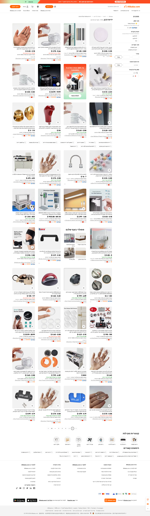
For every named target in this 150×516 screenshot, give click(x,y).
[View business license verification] (90, 513)
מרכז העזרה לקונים (56, 468)
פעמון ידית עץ (80, 142)
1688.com (57, 508)
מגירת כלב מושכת (33, 142)
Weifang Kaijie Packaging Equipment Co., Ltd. (23, 182)
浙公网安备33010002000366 (103, 513)
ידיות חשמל (73, 146)
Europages (100, 508)
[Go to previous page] (76, 428)
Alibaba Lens (127, 500)
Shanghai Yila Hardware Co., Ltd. (103, 97)
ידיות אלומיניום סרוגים (104, 142)
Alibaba (111, 16)
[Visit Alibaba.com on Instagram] (24, 488)
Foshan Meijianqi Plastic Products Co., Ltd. (100, 136)
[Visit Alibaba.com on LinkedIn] (31, 488)
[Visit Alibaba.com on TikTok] (17, 488)
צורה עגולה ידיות (114, 452)
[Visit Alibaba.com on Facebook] (34, 488)
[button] (55, 7)
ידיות (75, 456)
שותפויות (32, 481)
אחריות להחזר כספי (106, 471)
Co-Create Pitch (132, 471)
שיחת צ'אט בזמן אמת (55, 471)
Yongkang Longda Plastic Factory (52, 299)
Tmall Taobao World (66, 508)
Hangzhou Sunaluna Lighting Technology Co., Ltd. (75, 220)
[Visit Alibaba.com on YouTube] (20, 488)
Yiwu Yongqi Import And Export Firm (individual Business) (100, 338)
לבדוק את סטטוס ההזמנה (28, 475)
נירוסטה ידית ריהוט (100, 452)
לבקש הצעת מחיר (81, 471)
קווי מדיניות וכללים (106, 485)
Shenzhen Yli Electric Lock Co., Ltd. (76, 180)
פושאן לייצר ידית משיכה (66, 142)
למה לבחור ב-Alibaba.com (130, 468)
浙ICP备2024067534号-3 (119, 513)
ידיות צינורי (87, 452)
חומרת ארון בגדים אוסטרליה (129, 452)
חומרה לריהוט (97, 16)
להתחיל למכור (31, 471)
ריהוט (104, 16)
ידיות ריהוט (48, 452)
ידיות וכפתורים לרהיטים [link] (85, 16)
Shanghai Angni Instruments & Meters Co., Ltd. (49, 220)
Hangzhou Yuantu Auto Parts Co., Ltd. (51, 135)
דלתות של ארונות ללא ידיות (87, 146)
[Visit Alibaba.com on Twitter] (27, 488)
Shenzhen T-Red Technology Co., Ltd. (51, 58)
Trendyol (93, 508)
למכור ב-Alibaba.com (29, 468)
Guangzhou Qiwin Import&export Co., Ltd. (75, 54)
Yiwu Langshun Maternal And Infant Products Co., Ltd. (100, 260)
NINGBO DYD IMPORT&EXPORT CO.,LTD (101, 299)
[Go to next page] (48, 428)
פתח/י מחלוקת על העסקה (54, 475)
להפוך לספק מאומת (30, 478)
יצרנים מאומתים (81, 468)
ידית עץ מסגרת (25, 452)
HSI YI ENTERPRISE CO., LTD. (104, 54)
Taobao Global (82, 508)
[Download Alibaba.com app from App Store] (32, 500)
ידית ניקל (97, 456)
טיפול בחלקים (37, 452)
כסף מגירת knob (76, 452)
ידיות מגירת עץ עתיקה (104, 146)
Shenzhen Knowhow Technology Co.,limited (23, 301)
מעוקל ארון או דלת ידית (61, 452)
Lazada (75, 508)
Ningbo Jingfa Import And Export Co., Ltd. (49, 259)
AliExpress (50, 508)
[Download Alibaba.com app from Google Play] (19, 500)
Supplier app (71, 500)
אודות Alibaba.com (131, 464)
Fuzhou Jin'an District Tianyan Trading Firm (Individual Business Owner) (100, 183)
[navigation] (127, 223)
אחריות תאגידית (132, 475)
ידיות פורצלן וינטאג (85, 456)
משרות (135, 478)
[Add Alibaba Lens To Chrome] (110, 500)
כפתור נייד (91, 142)
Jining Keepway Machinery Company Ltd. (24, 221)
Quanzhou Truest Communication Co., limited (75, 301)
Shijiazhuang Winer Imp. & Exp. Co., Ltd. (24, 262)
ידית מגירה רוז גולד (64, 456)
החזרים (59, 478)
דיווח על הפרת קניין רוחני (54, 481)
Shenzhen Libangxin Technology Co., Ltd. (24, 95)
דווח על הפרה (57, 485)
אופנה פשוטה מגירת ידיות (49, 142)
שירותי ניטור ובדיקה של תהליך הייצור (102, 481)
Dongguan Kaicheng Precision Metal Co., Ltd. (23, 134)
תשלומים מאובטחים (106, 468)
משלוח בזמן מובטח (106, 475)
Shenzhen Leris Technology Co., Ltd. (25, 58)
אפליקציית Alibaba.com (45, 500)
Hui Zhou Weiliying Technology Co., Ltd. (50, 183)
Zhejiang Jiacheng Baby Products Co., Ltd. (100, 220)
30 (51, 428)
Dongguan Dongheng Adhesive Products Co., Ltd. (75, 135)
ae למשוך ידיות (20, 142)
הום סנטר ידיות (108, 456)
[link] (147, 499)
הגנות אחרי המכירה (106, 478)
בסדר (118, 57)
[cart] (32, 7)
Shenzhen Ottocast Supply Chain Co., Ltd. (49, 95)
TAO (88, 508)
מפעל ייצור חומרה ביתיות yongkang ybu (126, 456)
